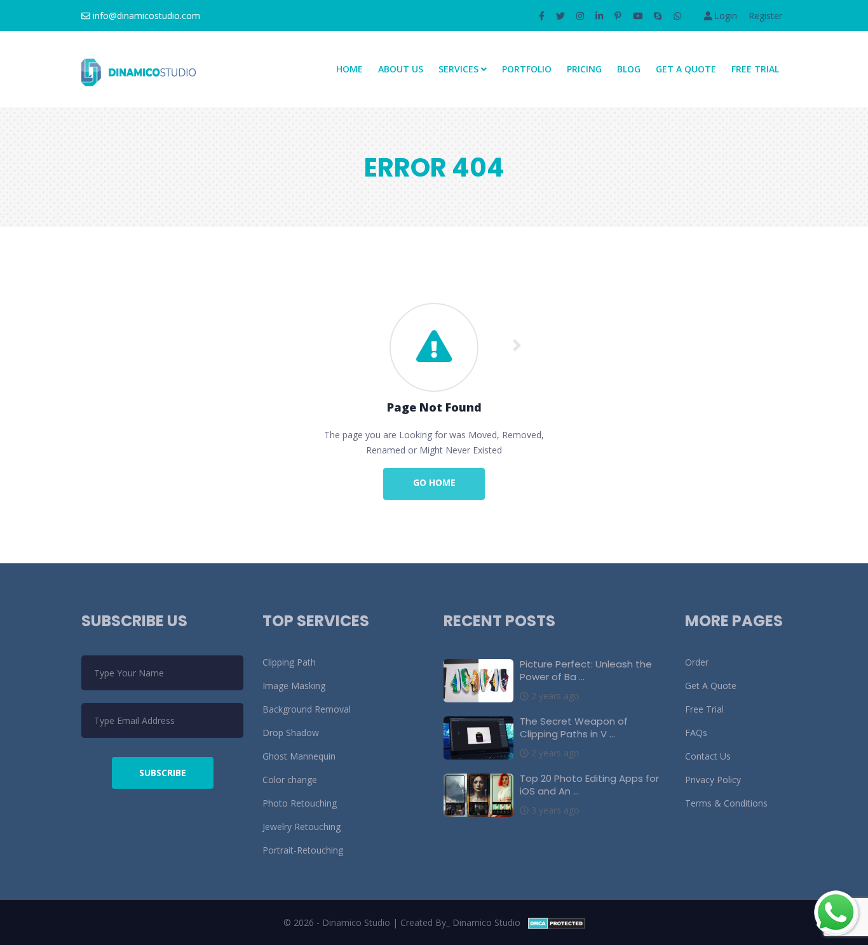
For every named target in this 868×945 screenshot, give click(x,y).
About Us (400, 69)
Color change (289, 780)
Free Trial (755, 69)
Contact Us (708, 756)
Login (724, 16)
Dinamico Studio (486, 922)
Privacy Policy (713, 780)
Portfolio (527, 69)
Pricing (584, 69)
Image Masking (293, 686)
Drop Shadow (290, 733)
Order (697, 662)
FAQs (696, 733)
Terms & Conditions (726, 803)
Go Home (434, 482)
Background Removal (306, 709)
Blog (629, 69)
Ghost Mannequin (299, 756)
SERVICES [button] (459, 69)
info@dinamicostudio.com (145, 16)
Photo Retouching (299, 803)
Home (349, 69)
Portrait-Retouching (302, 850)
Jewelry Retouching (301, 827)
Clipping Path (289, 662)
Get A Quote (686, 69)
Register (765, 16)
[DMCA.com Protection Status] (556, 922)
